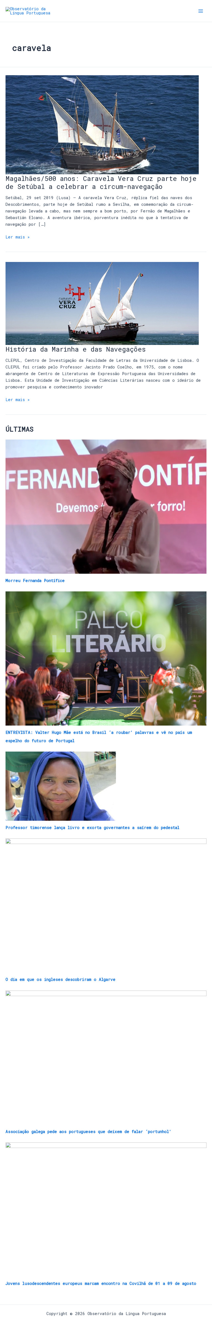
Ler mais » (18, 237)
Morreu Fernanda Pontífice (35, 580)
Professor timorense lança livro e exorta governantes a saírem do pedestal (92, 827)
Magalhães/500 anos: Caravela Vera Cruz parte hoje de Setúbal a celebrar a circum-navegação (101, 182)
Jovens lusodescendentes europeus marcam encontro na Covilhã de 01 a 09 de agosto (101, 1283)
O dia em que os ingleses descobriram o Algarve (60, 979)
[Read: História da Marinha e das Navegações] (102, 303)
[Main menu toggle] (200, 11)
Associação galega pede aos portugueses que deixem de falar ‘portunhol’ (88, 1131)
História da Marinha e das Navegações (76, 349)
